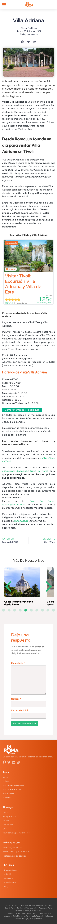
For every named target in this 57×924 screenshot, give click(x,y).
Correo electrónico (21, 710)
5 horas (12, 269)
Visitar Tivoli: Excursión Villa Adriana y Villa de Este (23, 284)
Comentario (18, 663)
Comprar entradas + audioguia (22, 409)
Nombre (16, 699)
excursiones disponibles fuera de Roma (25, 471)
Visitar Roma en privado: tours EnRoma (33, 603)
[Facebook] (4, 762)
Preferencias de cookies (14, 855)
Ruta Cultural (21, 520)
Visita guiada (11, 243)
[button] (22, 42)
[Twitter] (9, 762)
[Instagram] (18, 762)
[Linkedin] (13, 762)
